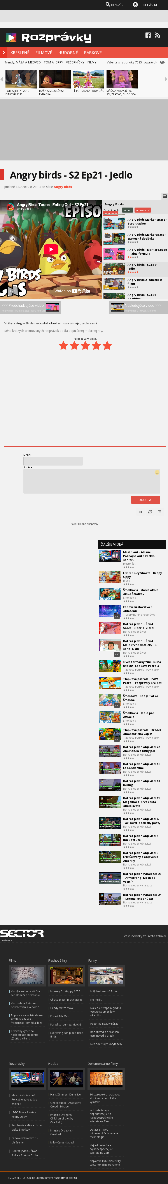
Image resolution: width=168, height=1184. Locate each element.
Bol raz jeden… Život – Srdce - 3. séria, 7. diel (139, 626)
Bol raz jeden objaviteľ (137, 754)
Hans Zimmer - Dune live (65, 1094)
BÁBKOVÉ (93, 52)
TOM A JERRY (53, 62)
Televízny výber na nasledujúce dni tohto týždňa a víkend (24, 1034)
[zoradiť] (159, 512)
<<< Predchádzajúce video (23, 307)
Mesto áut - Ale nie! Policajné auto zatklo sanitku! (139, 556)
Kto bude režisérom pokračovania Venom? (24, 1005)
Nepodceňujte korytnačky (106, 1044)
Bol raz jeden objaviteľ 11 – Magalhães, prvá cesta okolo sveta (142, 802)
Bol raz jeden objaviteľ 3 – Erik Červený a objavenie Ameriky (142, 857)
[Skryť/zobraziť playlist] (164, 196)
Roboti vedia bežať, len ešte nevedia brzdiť (104, 1033)
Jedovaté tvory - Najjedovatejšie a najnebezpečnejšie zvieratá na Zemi (101, 1115)
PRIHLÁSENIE (150, 5)
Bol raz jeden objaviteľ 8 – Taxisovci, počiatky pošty (142, 821)
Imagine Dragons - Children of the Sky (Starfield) (61, 1118)
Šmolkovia (129, 598)
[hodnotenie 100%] (107, 345)
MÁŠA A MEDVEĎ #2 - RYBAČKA (52, 92)
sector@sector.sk (66, 1178)
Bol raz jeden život (134, 632)
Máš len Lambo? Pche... (104, 991)
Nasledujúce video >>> (143, 307)
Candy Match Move (62, 1008)
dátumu (127, 210)
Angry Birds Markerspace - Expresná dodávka (147, 236)
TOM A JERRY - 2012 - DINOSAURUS (18, 92)
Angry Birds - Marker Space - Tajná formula (147, 252)
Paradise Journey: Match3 (66, 1024)
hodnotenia (110, 213)
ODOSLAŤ (145, 500)
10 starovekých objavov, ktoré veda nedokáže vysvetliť (105, 1098)
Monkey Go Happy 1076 (65, 991)
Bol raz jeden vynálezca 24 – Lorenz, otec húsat (142, 897)
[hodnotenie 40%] (74, 345)
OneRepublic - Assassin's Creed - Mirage (65, 1104)
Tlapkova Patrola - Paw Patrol (141, 669)
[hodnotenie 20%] (63, 345)
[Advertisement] (84, 129)
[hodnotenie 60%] (85, 345)
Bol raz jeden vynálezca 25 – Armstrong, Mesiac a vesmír (142, 878)
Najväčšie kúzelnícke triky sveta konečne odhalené (105, 1163)
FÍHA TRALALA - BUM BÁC (88, 91)
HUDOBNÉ (68, 52)
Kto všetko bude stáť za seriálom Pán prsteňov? (25, 993)
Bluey (126, 581)
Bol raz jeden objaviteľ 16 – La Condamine (142, 766)
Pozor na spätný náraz (104, 1024)
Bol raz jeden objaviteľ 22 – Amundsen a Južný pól (142, 749)
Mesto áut (129, 564)
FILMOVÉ (43, 52)
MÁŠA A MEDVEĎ (28, 62)
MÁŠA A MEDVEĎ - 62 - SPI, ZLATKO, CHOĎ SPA (121, 92)
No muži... (96, 1000)
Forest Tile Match (60, 1016)
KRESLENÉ (19, 52)
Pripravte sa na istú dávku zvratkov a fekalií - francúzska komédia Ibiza (27, 1019)
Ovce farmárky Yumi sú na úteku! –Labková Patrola (142, 664)
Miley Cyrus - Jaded (62, 1142)
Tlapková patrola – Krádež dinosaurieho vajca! (142, 732)
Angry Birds (63, 187)
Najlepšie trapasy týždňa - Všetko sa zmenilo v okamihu (106, 1011)
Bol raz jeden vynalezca (137, 885)
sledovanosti (142, 210)
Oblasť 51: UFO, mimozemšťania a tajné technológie (104, 1133)
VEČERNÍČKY (75, 62)
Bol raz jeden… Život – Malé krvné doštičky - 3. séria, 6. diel (140, 645)
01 (140, 512)
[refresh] (150, 512)
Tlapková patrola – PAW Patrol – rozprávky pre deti (143, 681)
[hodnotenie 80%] (96, 345)
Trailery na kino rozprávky (139, 615)
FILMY (91, 62)
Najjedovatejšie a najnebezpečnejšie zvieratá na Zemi (101, 1149)
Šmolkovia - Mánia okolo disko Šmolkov (141, 592)
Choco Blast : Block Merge (66, 1000)
